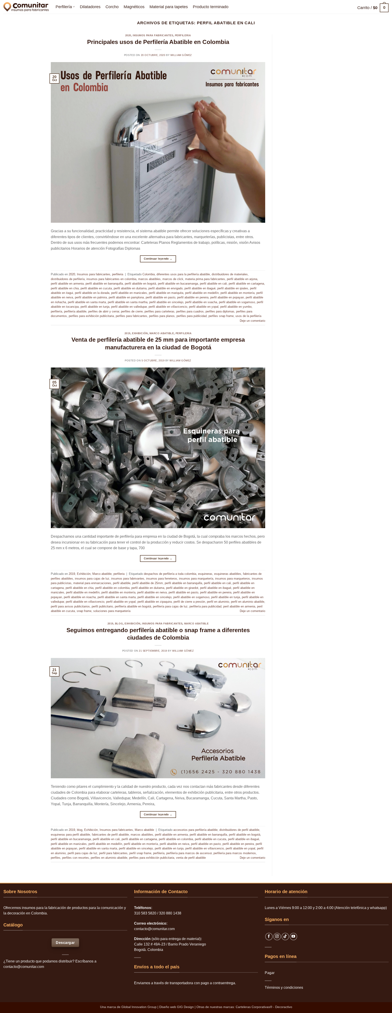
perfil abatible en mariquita (166, 293)
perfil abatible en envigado (165, 288)
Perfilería (64, 7)
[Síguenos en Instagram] (277, 936)
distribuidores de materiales (230, 274)
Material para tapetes (168, 7)
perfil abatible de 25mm (147, 583)
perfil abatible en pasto (160, 297)
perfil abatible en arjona (242, 279)
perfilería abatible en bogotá (133, 606)
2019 (127, 333)
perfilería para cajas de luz (170, 606)
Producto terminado (210, 7)
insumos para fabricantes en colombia (111, 279)
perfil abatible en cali (213, 283)
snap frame (84, 611)
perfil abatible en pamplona (126, 297)
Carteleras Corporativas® (254, 1007)
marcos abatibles (149, 279)
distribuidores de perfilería (68, 279)
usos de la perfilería (248, 316)
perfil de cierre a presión (189, 601)
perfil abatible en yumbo (236, 306)
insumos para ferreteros (161, 578)
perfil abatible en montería (237, 293)
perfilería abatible (75, 311)
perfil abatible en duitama (130, 288)
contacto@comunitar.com (23, 967)
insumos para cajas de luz (92, 578)
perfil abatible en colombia (112, 588)
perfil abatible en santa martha (127, 302)
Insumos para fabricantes (153, 35)
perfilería (56, 311)
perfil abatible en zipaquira (154, 601)
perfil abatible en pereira (192, 297)
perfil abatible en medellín (202, 293)
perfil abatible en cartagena (246, 283)
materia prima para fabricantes (205, 279)
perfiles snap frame (221, 316)
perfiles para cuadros (190, 311)
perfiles (55, 857)
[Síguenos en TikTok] (285, 936)
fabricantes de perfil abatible (110, 834)
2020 (128, 35)
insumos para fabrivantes (127, 578)
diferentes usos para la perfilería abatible (183, 274)
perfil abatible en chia (65, 288)
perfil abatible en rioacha (80, 597)
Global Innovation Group (139, 1007)
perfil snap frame (140, 853)
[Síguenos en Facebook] (269, 936)
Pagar (269, 973)
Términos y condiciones (284, 987)
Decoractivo (283, 1007)
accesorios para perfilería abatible (195, 830)
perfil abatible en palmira (91, 297)
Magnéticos (134, 7)
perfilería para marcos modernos (234, 853)
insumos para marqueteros (232, 578)
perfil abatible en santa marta (87, 302)
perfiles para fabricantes (131, 316)
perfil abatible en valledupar (129, 306)
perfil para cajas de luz (82, 853)
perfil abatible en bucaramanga (178, 283)
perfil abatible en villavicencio (168, 306)
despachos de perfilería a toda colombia (170, 573)
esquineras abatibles (227, 573)
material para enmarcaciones (92, 583)
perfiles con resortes (75, 857)
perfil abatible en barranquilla (104, 283)
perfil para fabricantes (113, 853)
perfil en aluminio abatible (247, 601)
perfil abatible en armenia (67, 283)
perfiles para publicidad (191, 316)
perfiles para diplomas (220, 311)
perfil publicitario (102, 606)
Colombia (148, 274)
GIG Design (185, 1007)
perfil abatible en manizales (129, 293)
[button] (373, 8)
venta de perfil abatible (191, 857)
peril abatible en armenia (239, 606)
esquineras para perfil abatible (70, 834)
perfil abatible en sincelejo (166, 302)
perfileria (183, 35)
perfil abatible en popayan (227, 297)
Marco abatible (161, 333)
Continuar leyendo (158, 258)
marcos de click (172, 279)
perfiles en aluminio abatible (109, 857)
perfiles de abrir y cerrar (103, 311)
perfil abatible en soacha (201, 302)
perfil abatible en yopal (203, 306)
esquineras (205, 573)
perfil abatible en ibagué (200, 288)
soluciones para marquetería (111, 611)
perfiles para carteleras (159, 311)
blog (119, 623)
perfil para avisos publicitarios (70, 606)
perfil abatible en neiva (152, 592)
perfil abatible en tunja (95, 306)
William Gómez (181, 55)
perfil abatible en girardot (182, 588)
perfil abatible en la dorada (92, 293)
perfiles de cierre (132, 311)
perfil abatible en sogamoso (237, 302)
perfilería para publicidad (205, 606)
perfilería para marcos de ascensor (189, 853)
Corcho (112, 7)
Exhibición (140, 333)
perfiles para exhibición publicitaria (91, 316)
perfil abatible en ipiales (232, 288)
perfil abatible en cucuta (96, 288)
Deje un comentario (252, 320)
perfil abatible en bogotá (140, 283)
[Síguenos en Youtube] (293, 936)
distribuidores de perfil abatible (239, 830)
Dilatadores (90, 7)
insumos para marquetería (196, 578)
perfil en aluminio (218, 601)
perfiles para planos (162, 316)
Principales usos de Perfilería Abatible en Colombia (158, 42)
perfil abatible (121, 583)
